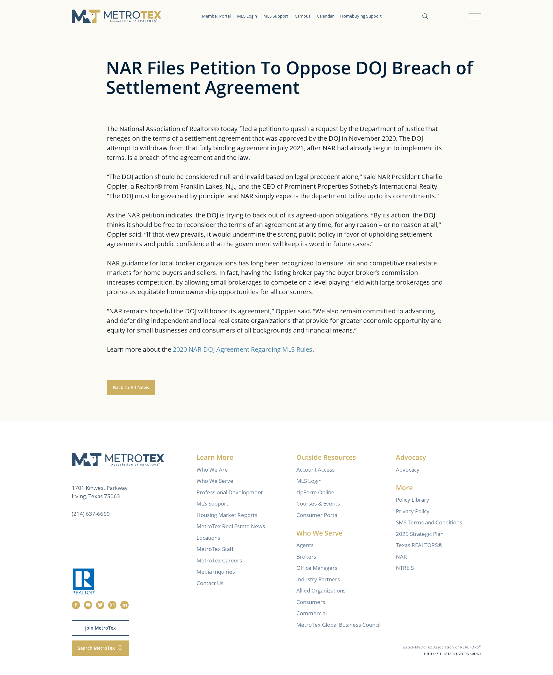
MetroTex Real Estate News (230, 526)
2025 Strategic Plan (420, 534)
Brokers (306, 556)
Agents (305, 545)
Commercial (311, 613)
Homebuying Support (361, 16)
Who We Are (212, 469)
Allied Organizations (321, 590)
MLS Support (275, 16)
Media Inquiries (215, 571)
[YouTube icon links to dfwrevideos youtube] (88, 605)
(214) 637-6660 (91, 513)
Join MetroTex (100, 628)
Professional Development (229, 492)
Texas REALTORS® (419, 545)
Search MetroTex (97, 648)
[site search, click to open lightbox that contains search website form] (425, 16)
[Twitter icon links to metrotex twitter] (100, 605)
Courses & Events (318, 503)
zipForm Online (315, 492)
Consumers (310, 602)
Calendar (325, 16)
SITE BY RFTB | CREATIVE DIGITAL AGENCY (452, 653)
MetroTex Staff (215, 549)
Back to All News (131, 387)
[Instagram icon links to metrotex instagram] (112, 605)
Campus (302, 16)
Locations (208, 537)
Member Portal (216, 16)
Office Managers (316, 567)
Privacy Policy (412, 511)
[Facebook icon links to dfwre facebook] (76, 605)
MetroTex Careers (219, 560)
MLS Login (247, 16)
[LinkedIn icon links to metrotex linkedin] (124, 605)
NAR (401, 556)
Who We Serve (214, 480)
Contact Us (209, 583)
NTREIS (405, 567)
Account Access (315, 469)
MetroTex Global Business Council (338, 624)
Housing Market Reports (226, 515)
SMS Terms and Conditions (429, 522)
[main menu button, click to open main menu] (475, 16)
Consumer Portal (317, 515)
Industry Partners (318, 579)
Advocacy (408, 469)
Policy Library (412, 499)
